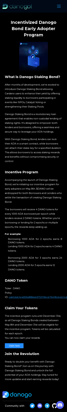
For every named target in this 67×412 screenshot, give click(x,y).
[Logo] (17, 6)
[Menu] (59, 6)
